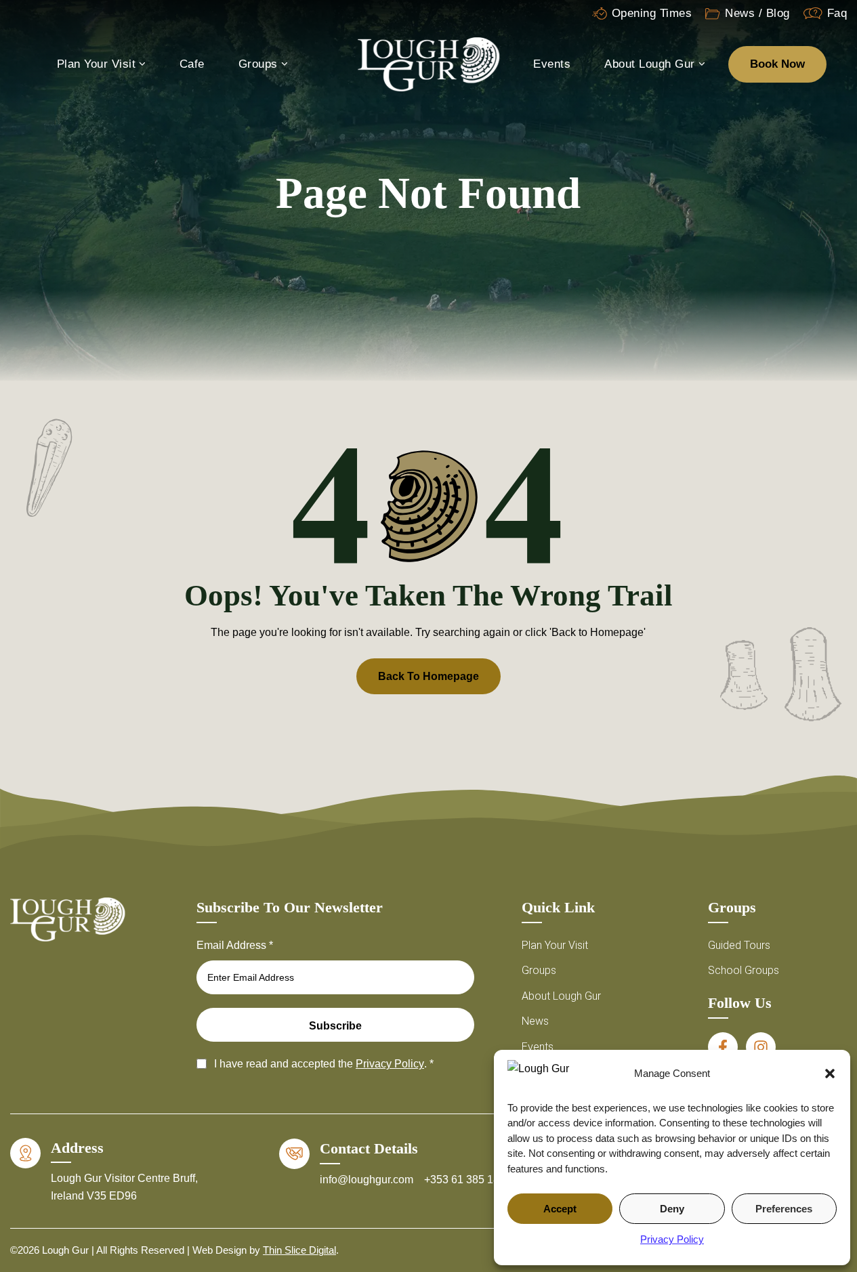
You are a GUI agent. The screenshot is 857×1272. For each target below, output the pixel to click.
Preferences (783, 1208)
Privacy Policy (672, 1239)
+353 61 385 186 (464, 1179)
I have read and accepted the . (324, 1063)
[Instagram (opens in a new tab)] (761, 1047)
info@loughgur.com (368, 1179)
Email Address (234, 945)
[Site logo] (429, 63)
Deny (672, 1208)
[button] (830, 1073)
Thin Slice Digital (299, 1250)
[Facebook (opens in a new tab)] (723, 1047)
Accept (560, 1208)
